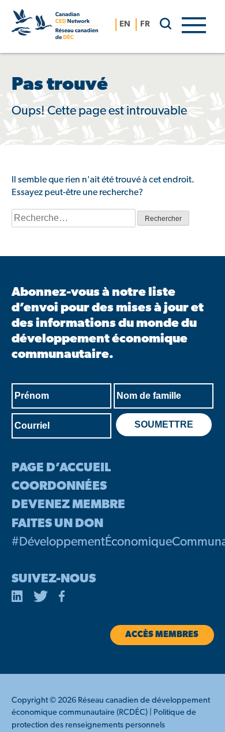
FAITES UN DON (57, 524)
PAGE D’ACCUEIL (61, 468)
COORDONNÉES (59, 487)
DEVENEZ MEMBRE (68, 505)
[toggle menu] (194, 24)
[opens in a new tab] (17, 598)
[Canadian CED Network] (55, 26)
